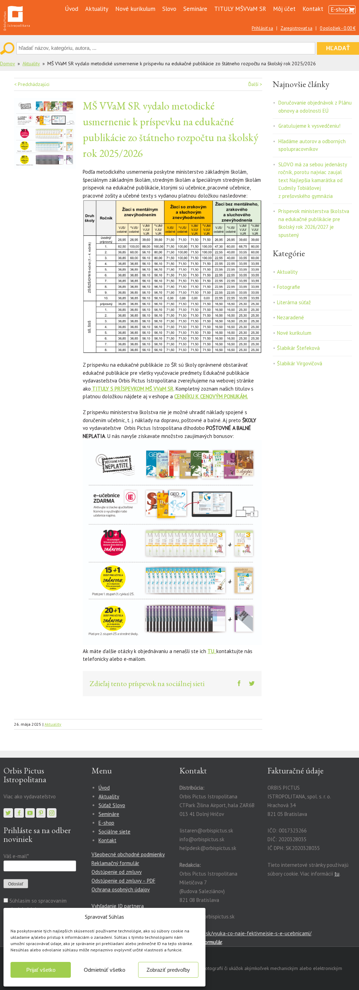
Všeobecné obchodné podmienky (128, 854)
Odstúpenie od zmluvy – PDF (123, 880)
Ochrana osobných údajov (121, 889)
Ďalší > (255, 84)
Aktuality (96, 8)
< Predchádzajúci (31, 84)
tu (336, 873)
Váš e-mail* (16, 856)
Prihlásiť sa (262, 28)
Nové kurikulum (135, 8)
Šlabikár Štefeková (298, 348)
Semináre (195, 8)
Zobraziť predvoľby (168, 970)
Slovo (169, 8)
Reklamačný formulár (115, 863)
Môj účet (284, 8)
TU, (212, 651)
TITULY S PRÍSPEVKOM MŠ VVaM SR (132, 388)
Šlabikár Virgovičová (299, 363)
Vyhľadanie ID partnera (118, 906)
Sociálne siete (114, 831)
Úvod (71, 8)
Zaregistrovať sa (296, 28)
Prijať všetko (40, 970)
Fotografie (288, 287)
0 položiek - (337, 28)
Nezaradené (290, 317)
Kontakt (313, 8)
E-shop (339, 9)
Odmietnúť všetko (104, 970)
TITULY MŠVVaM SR (240, 8)
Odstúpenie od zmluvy (117, 872)
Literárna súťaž (294, 302)
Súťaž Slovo (112, 805)
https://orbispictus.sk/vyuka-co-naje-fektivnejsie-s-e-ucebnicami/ (237, 933)
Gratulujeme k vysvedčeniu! (309, 125)
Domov (7, 63)
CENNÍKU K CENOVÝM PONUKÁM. (211, 396)
